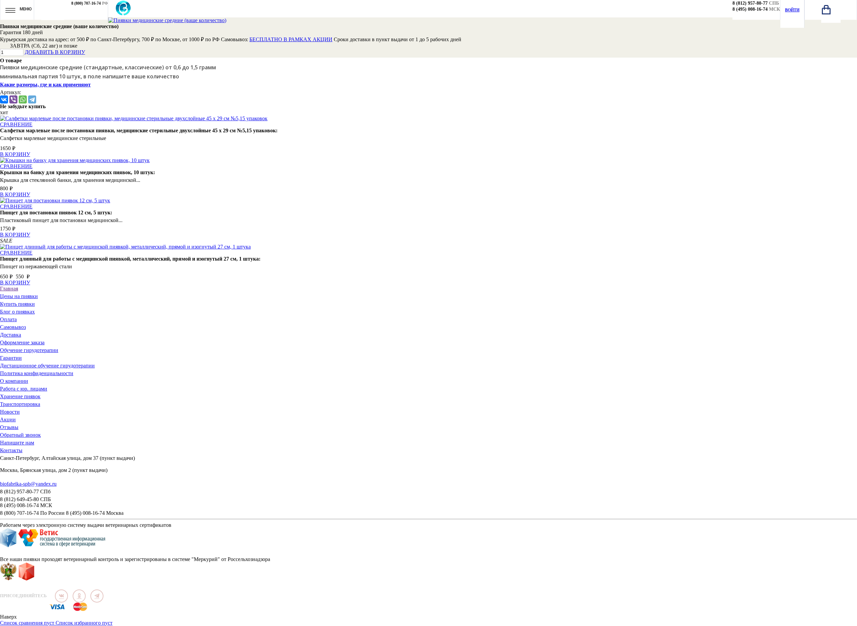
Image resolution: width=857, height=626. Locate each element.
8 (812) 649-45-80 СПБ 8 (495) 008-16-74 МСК (26, 502)
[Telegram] (32, 99)
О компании (14, 381)
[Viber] (13, 99)
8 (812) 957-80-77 (750, 3)
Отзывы (9, 427)
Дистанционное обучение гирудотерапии (47, 365)
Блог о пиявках (17, 312)
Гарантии (11, 358)
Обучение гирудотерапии (29, 350)
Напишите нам (17, 442)
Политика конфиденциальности (36, 373)
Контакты (11, 450)
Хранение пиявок (20, 396)
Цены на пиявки (19, 296)
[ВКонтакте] (4, 99)
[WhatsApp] (23, 99)
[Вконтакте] (61, 596)
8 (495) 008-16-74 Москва (95, 513)
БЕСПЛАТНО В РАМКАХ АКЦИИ (290, 39)
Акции (8, 419)
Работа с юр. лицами (23, 389)
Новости (10, 412)
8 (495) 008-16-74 (750, 9)
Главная (9, 288)
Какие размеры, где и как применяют (45, 84)
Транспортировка (20, 404)
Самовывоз (13, 327)
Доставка (10, 335)
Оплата (8, 319)
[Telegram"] (96, 596)
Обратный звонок (20, 435)
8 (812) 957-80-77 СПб (25, 491)
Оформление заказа (22, 342)
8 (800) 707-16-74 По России (32, 513)
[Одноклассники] (79, 596)
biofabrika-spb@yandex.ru (28, 484)
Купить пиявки (17, 304)
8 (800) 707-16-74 (86, 3)
